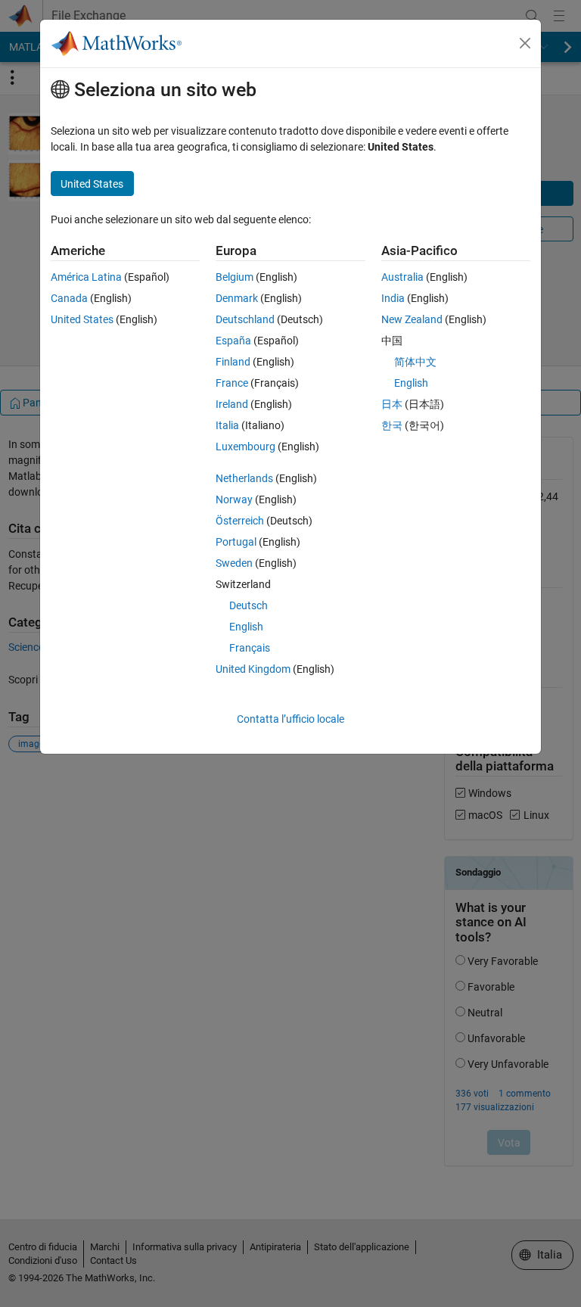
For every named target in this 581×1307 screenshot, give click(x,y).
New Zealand (412, 319)
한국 (391, 425)
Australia (402, 277)
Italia (227, 425)
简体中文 (415, 362)
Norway (234, 499)
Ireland (232, 404)
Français (249, 648)
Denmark (237, 298)
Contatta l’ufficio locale (290, 719)
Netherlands (244, 478)
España (233, 341)
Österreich (240, 521)
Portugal (236, 542)
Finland (233, 362)
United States (82, 319)
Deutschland (245, 319)
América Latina (86, 277)
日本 (391, 404)
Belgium (234, 277)
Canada (69, 298)
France (232, 383)
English (246, 627)
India (393, 298)
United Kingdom (253, 669)
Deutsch (248, 605)
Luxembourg (245, 446)
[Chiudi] (525, 43)
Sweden (234, 563)
